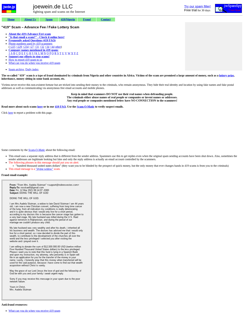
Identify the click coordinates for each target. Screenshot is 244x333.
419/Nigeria (68, 19)
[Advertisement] (213, 46)
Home (11, 19)
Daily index (32, 69)
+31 (36, 46)
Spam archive (16, 69)
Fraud (87, 19)
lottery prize (226, 75)
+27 (31, 46)
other (58, 46)
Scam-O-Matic (85, 106)
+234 (26, 46)
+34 (47, 46)
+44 (52, 46)
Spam (49, 19)
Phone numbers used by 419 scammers (30, 43)
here (40, 106)
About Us (30, 19)
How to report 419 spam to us (25, 59)
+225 (12, 46)
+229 (19, 46)
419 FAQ (60, 106)
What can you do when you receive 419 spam (34, 62)
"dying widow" (44, 168)
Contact (106, 19)
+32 (42, 46)
